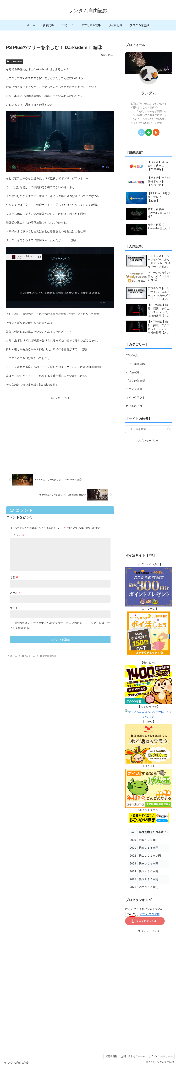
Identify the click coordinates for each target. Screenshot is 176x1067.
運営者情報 (111, 1056)
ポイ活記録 (133, 372)
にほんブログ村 (150, 914)
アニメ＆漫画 (134, 389)
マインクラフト (135, 397)
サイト (14, 607)
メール (15, 592)
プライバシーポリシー (161, 1056)
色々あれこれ (134, 405)
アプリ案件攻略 (135, 363)
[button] (169, 429)
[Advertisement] (60, 433)
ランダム (148, 93)
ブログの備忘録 (135, 380)
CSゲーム (132, 355)
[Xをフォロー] (141, 132)
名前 (14, 577)
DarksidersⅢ (16, 61)
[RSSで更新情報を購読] (156, 132)
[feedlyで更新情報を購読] (148, 132)
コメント (17, 535)
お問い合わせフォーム (133, 1056)
